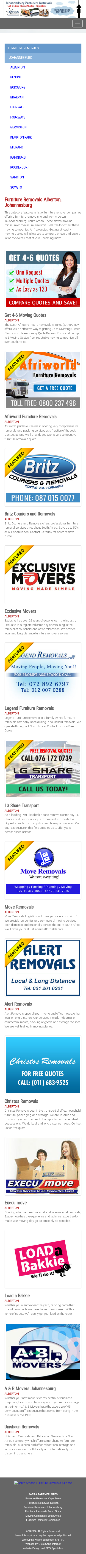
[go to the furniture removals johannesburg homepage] (43, 9)
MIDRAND (16, 147)
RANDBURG (18, 157)
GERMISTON (18, 127)
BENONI (15, 77)
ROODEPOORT (19, 167)
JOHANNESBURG (20, 58)
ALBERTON (17, 67)
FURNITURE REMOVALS (23, 48)
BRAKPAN (17, 97)
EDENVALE (17, 107)
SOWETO (16, 187)
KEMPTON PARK (21, 137)
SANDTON (17, 177)
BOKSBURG (17, 87)
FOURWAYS (17, 117)
